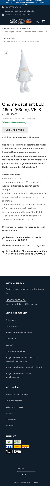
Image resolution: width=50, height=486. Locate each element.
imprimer (10, 425)
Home (5, 28)
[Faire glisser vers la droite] (31, 98)
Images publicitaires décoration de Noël (24, 367)
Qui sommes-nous (14, 407)
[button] (5, 21)
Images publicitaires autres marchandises (18, 375)
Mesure (9, 413)
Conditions (11, 419)
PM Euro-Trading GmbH (28, 483)
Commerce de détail (15, 351)
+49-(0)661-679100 (16, 300)
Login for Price (15, 130)
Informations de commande (19, 332)
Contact (9, 345)
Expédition (11, 338)
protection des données (17, 394)
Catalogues (11, 320)
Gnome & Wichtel (10, 38)
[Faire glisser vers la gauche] (19, 98)
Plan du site (11, 326)
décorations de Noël (19, 28)
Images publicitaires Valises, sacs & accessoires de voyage (22, 359)
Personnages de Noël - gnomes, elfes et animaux (24, 32)
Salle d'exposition (14, 400)
